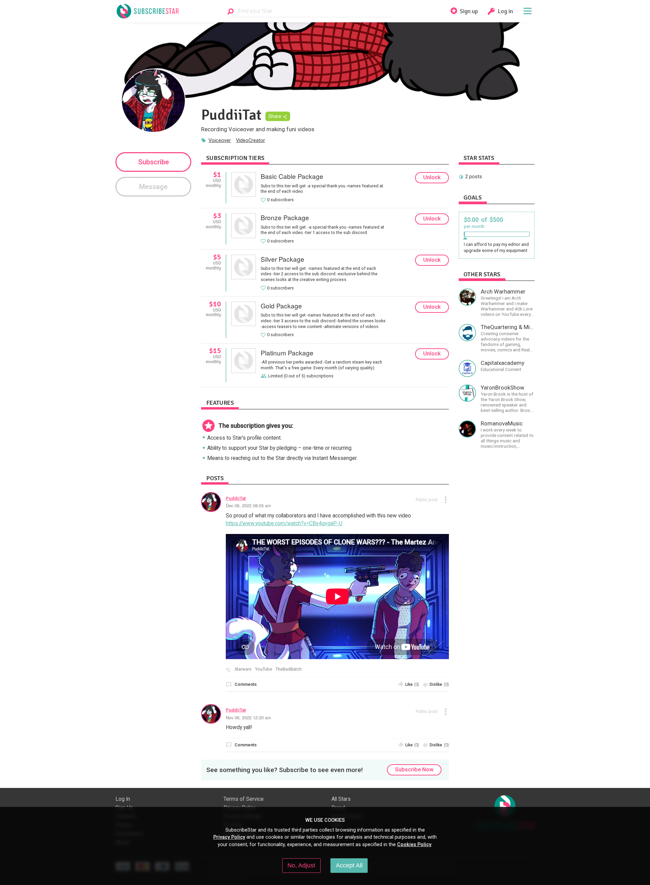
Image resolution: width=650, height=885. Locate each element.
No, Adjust (301, 865)
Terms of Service (243, 799)
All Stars (341, 799)
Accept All (349, 865)
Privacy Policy (229, 837)
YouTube (263, 669)
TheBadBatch (289, 669)
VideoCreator (250, 140)
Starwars (243, 669)
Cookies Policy (414, 844)
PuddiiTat (236, 498)
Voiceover (220, 140)
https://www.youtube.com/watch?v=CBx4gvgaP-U (284, 523)
